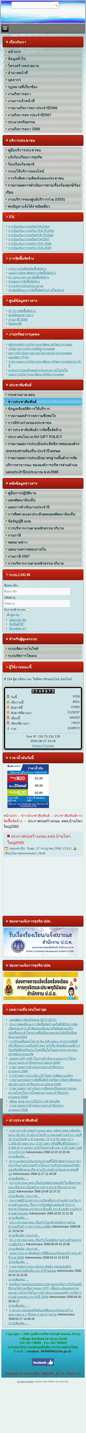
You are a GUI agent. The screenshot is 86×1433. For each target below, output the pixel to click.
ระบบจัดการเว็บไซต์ (23, 648)
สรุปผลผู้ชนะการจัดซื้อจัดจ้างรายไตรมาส (36, 290)
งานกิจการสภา (19, 94)
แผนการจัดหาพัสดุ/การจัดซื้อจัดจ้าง (32, 273)
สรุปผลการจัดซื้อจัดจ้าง (24, 281)
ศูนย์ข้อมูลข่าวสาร (21, 315)
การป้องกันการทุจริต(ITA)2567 (29, 239)
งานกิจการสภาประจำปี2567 (29, 115)
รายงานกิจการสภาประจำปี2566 (32, 108)
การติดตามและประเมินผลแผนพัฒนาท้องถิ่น (41, 514)
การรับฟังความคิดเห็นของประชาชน (36, 178)
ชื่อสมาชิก (11, 585)
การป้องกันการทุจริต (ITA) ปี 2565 (31, 230)
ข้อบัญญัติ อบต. (20, 521)
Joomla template (25, 1381)
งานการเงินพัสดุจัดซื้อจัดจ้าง (27, 268)
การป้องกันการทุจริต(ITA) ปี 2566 (30, 235)
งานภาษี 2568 (18, 319)
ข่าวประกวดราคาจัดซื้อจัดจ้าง (28, 277)
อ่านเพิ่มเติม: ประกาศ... (24, 1196)
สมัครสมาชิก (18, 620)
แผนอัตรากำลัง (18, 357)
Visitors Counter (43, 745)
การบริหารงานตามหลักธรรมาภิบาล (36, 528)
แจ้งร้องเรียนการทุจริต (25, 157)
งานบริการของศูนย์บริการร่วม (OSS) (36, 199)
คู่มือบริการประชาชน (24, 150)
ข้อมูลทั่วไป (17, 59)
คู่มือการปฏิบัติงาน (22, 493)
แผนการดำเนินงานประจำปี (28, 507)
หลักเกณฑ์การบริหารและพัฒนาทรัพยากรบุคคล (40, 344)
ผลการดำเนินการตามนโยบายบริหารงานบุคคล (40, 353)
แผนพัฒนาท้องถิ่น (22, 500)
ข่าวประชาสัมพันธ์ (22, 402)
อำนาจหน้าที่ (18, 73)
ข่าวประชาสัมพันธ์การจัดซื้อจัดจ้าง (35, 430)
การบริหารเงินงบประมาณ (25, 286)
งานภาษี (14, 535)
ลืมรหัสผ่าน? (17, 628)
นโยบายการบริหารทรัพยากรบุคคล (31, 348)
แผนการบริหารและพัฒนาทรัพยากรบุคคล (36, 374)
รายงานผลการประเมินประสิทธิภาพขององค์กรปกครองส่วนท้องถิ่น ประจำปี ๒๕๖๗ (42, 447)
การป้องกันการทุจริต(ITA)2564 (29, 226)
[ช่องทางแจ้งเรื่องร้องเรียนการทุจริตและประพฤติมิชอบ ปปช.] (41, 999)
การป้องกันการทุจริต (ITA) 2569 (29, 248)
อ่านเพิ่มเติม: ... (19, 1156)
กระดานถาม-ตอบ (21, 395)
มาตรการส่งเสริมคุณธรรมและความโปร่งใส (38, 370)
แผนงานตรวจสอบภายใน (27, 549)
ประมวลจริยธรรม (21, 122)
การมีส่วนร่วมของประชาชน (29, 423)
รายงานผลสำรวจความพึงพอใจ (32, 416)
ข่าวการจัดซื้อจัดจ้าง (22, 311)
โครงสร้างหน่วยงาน (23, 66)
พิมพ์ (42, 853)
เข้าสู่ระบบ (12, 615)
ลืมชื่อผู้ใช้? (16, 624)
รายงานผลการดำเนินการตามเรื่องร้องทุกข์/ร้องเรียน (43, 188)
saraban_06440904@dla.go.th (49, 1351)
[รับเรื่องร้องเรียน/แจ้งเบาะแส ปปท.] (41, 955)
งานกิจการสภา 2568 (24, 129)
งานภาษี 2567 (19, 556)
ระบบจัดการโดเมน (22, 656)
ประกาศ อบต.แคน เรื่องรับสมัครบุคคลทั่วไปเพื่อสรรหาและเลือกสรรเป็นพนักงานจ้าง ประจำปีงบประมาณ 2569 (45, 1187)
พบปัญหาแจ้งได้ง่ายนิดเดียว (29, 206)
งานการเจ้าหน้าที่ (21, 101)
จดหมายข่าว (17, 542)
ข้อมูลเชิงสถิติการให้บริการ (29, 409)
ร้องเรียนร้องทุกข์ (21, 164)
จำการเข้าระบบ (14, 609)
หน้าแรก (14, 52)
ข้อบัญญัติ (15, 323)
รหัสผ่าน (9, 597)
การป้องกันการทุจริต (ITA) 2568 (29, 243)
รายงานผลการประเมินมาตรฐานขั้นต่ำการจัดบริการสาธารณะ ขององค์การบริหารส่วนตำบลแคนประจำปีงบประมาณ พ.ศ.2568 (41, 465)
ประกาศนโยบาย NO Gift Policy (35, 437)
